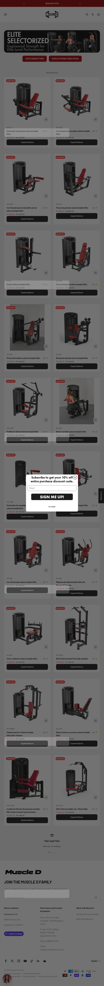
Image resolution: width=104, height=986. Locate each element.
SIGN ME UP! (52, 496)
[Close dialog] (75, 477)
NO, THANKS (52, 506)
